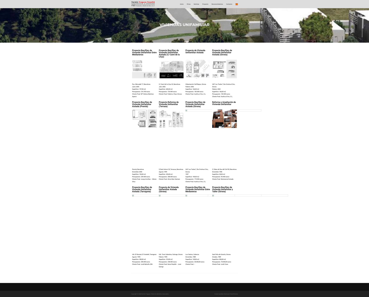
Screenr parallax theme (221, 294)
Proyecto (205, 4)
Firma (188, 4)
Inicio (182, 4)
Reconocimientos (217, 4)
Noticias (196, 4)
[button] (161, 69)
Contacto (229, 4)
